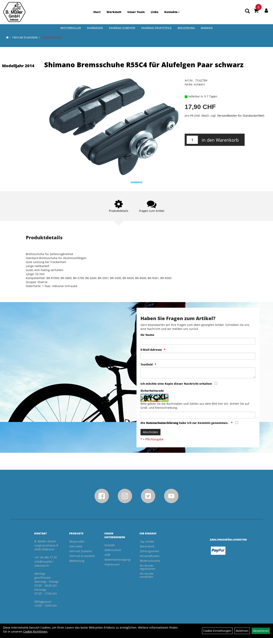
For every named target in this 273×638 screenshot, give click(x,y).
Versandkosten (149, 556)
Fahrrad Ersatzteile (156, 28)
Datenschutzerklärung (162, 423)
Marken (207, 28)
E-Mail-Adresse (151, 350)
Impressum (112, 564)
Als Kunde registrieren (147, 567)
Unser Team (136, 12)
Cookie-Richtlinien (35, 631)
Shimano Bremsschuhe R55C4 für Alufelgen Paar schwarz (143, 64)
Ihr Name (147, 335)
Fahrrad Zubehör (122, 28)
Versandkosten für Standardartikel (240, 115)
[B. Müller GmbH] (14, 12)
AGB (107, 555)
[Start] (7, 37)
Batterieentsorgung (117, 559)
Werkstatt (114, 12)
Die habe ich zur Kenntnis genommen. (184, 423)
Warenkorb (146, 546)
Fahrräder (95, 28)
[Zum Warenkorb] (256, 11)
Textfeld (146, 364)
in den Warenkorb (220, 139)
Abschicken (150, 432)
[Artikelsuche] (247, 11)
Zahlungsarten (149, 551)
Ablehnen (242, 631)
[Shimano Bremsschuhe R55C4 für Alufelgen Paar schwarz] (114, 126)
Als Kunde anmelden (146, 575)
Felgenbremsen (52, 37)
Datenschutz (112, 550)
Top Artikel (146, 541)
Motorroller (70, 28)
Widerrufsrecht (149, 561)
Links (154, 12)
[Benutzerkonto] (266, 10)
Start (97, 12)
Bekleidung (186, 28)
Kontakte (171, 12)
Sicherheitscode (152, 391)
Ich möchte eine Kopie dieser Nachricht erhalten (176, 384)
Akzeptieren (261, 631)
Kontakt (109, 545)
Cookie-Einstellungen (217, 631)
